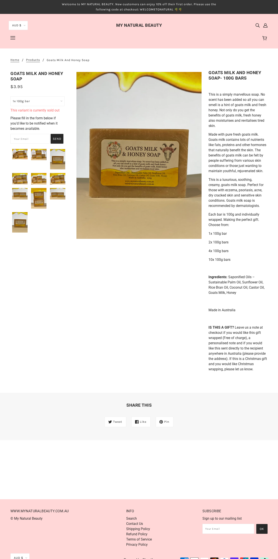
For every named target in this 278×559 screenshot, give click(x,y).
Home (14, 60)
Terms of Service (139, 539)
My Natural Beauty (139, 25)
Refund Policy (136, 534)
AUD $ (17, 25)
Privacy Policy (137, 544)
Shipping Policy (138, 529)
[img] (257, 25)
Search (131, 518)
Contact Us (134, 524)
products (33, 60)
